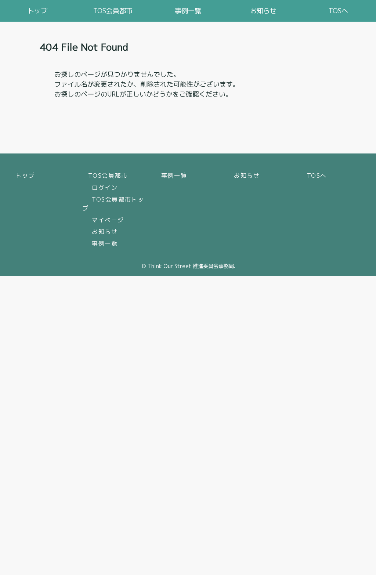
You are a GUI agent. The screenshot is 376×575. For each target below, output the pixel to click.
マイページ (108, 220)
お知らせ (263, 10)
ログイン (105, 188)
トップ (37, 10)
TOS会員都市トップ (113, 203)
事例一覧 (188, 10)
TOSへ (338, 10)
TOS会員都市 (113, 10)
